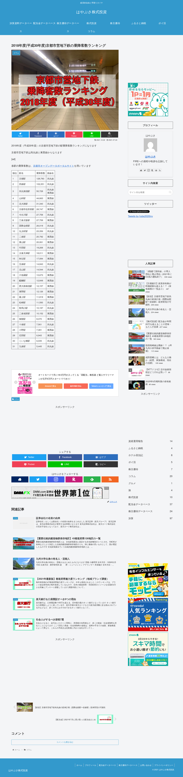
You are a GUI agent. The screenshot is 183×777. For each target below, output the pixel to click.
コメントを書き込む (65, 742)
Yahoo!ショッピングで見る (101, 386)
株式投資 (150, 497)
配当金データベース (150, 504)
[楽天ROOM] (74, 479)
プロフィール (90, 765)
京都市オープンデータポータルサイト (53, 165)
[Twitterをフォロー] (37, 479)
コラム (16, 399)
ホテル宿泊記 (150, 455)
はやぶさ (150, 156)
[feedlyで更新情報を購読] (92, 479)
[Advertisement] (65, 427)
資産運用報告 (150, 441)
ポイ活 (150, 462)
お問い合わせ (146, 765)
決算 (150, 518)
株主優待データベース (150, 511)
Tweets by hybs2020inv (140, 216)
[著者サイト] (19, 479)
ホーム (79, 765)
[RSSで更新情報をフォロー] (110, 479)
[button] (170, 192)
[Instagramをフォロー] (55, 479)
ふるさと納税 (150, 448)
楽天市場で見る (75, 386)
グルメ (150, 483)
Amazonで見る (50, 386)
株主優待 (150, 469)
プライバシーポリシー (163, 765)
